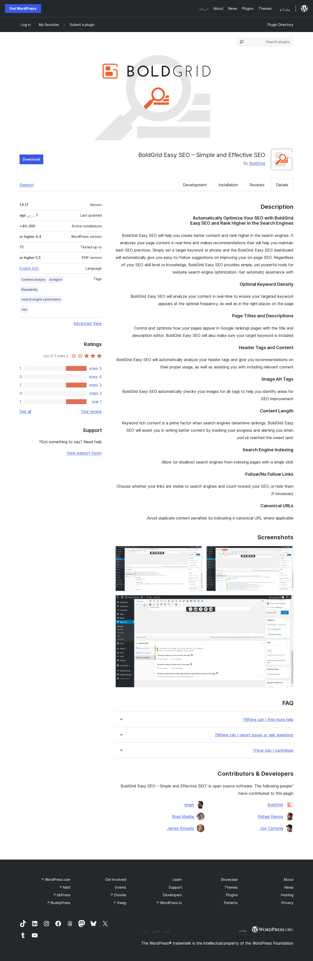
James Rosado (180, 828)
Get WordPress (23, 8)
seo (24, 309)
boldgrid (55, 279)
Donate (118, 895)
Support (27, 184)
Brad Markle (183, 816)
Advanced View (87, 323)
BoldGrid (257, 163)
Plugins (232, 895)
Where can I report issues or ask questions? (254, 735)
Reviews (257, 184)
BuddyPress (58, 903)
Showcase (229, 879)
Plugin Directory (280, 24)
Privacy (287, 903)
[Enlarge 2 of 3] (195, 552)
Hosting (287, 895)
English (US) (29, 268)
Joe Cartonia (271, 828)
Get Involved (115, 879)
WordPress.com (55, 879)
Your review (91, 411)
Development (195, 184)
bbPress (61, 895)
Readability (30, 289)
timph (189, 804)
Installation (228, 184)
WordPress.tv (169, 903)
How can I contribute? (273, 750)
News (288, 887)
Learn (177, 879)
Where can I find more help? (268, 719)
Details (282, 184)
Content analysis (33, 279)
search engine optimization (41, 299)
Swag (119, 903)
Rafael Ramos (270, 816)
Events (120, 887)
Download (31, 159)
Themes (231, 887)
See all (25, 411)
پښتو (243, 930)
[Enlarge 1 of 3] (286, 552)
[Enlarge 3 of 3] (286, 601)
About (288, 879)
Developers (172, 895)
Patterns (231, 903)
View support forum (84, 453)
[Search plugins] (241, 42)
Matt (64, 887)
